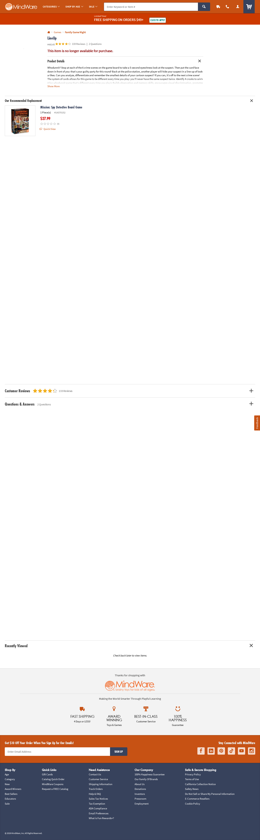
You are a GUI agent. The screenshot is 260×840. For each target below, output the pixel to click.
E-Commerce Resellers (197, 798)
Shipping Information (100, 784)
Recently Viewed (16, 646)
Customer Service (98, 779)
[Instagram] (251, 751)
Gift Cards (47, 774)
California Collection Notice (200, 784)
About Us (140, 784)
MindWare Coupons (52, 784)
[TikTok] (231, 751)
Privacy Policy (193, 774)
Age (7, 774)
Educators (10, 798)
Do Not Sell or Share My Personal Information (210, 794)
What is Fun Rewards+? (101, 818)
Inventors (140, 794)
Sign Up (118, 751)
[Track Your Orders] (218, 6)
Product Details (56, 61)
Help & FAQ (95, 794)
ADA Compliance (98, 808)
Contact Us (95, 774)
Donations (140, 789)
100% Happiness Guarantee (149, 774)
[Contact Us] (227, 6)
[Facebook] (201, 751)
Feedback (257, 423)
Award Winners (13, 789)
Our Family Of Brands (146, 779)
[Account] (237, 6)
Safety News (191, 789)
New (7, 784)
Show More (53, 86)
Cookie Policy (192, 803)
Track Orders (96, 789)
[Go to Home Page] (48, 32)
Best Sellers (11, 794)
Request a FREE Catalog (55, 789)
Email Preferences (98, 813)
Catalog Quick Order (53, 779)
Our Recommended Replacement (23, 100)
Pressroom (140, 798)
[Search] (204, 6)
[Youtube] (241, 751)
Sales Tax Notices (98, 798)
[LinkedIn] (211, 751)
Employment (142, 803)
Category (10, 779)
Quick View (49, 129)
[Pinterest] (221, 751)
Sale (7, 803)
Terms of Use (192, 779)
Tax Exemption (97, 803)
